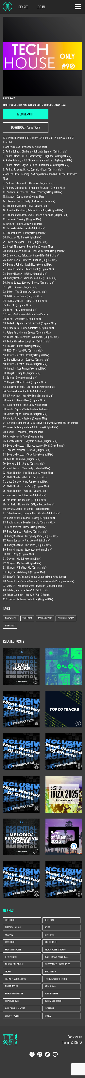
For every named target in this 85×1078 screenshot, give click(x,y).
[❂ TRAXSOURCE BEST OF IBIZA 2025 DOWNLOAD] (63, 794)
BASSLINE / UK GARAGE (53, 1001)
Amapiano (9, 935)
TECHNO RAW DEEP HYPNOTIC (56, 979)
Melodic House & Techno (55, 949)
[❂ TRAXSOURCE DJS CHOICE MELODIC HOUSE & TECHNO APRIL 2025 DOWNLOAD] (21, 836)
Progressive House (13, 949)
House (47, 927)
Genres (23, 7)
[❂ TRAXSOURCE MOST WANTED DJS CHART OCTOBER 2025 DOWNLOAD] (21, 794)
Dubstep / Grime (51, 993)
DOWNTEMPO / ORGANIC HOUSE (57, 957)
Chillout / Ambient (13, 1016)
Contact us (74, 1037)
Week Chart (10, 625)
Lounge (48, 1016)
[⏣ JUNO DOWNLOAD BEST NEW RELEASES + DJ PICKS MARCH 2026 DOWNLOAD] (63, 709)
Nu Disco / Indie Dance (14, 964)
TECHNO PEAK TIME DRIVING (15, 979)
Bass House (10, 942)
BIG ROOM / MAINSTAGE (14, 993)
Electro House (11, 957)
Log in (41, 7)
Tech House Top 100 (66, 618)
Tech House (27, 618)
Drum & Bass (50, 986)
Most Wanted (11, 618)
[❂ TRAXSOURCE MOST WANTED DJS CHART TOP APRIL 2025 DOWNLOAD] (63, 879)
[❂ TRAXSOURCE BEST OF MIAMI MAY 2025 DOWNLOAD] (63, 836)
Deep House (49, 920)
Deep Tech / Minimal (13, 927)
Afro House (49, 935)
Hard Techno (50, 971)
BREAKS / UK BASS (12, 1001)
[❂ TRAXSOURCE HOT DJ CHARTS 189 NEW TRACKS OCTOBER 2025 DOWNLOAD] (63, 751)
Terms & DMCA (72, 1043)
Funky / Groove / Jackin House (57, 964)
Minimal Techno (11, 986)
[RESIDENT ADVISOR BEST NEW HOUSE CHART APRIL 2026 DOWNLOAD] (63, 666)
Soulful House (51, 942)
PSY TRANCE (49, 1008)
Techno (8, 971)
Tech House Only (45, 618)
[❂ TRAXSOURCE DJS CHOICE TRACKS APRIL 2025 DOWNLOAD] (21, 879)
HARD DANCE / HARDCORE (15, 1008)
